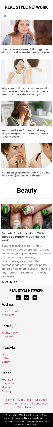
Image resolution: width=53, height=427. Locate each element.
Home (10, 400)
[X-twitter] (18, 297)
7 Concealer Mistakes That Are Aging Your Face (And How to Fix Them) (25, 174)
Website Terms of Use (18, 403)
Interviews (7, 315)
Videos (5, 387)
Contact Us (41, 403)
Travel (5, 358)
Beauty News (9, 332)
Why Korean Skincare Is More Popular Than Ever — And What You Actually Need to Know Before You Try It (25, 91)
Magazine (7, 383)
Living (4, 354)
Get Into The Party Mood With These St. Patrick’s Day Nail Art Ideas (23, 236)
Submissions (26, 407)
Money (5, 362)
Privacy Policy (24, 400)
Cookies (40, 400)
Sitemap (6, 391)
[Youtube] (35, 297)
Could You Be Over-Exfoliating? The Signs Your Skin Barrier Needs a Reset (25, 51)
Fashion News (10, 311)
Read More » (9, 281)
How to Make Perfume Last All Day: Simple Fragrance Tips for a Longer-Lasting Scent (24, 133)
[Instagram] (26, 297)
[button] (5, 16)
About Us (7, 379)
